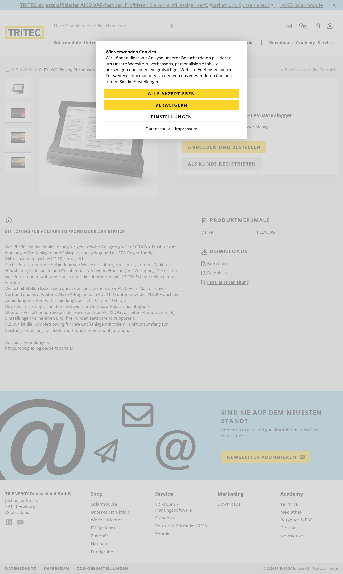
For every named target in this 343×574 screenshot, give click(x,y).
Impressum (186, 129)
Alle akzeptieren (171, 93)
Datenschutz (158, 129)
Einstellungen (171, 117)
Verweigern (171, 105)
